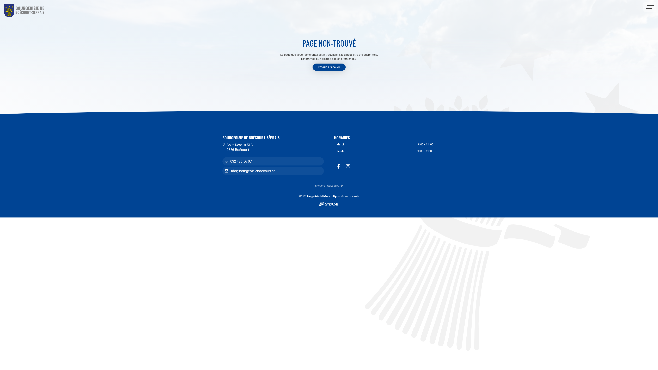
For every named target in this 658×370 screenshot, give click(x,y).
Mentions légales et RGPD (329, 185)
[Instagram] (348, 166)
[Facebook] (338, 166)
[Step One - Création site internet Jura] (329, 204)
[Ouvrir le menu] (650, 7)
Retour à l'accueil (329, 67)
